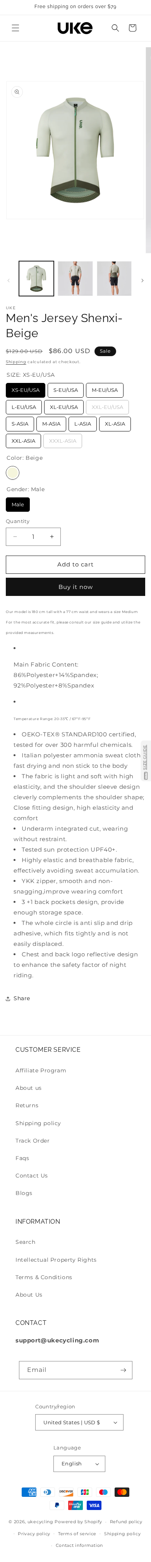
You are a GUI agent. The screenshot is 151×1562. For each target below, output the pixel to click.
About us (28, 1087)
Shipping (16, 361)
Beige (12, 473)
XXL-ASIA (23, 439)
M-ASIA (51, 422)
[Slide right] (142, 280)
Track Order (32, 1140)
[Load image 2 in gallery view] (75, 278)
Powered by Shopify (78, 1521)
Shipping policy (38, 1123)
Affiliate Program (40, 1070)
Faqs (22, 1158)
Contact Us (31, 1175)
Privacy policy (34, 1533)
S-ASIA (20, 422)
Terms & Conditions (43, 1277)
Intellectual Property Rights (56, 1259)
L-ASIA (83, 422)
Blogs (24, 1193)
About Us (29, 1294)
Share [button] (22, 998)
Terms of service (77, 1533)
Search (25, 1241)
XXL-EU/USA (107, 405)
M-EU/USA (105, 388)
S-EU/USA (65, 388)
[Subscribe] (123, 1370)
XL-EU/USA (64, 405)
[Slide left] (8, 280)
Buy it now (75, 587)
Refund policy (126, 1521)
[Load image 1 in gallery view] (36, 278)
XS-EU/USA (25, 388)
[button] (15, 27)
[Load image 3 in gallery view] (114, 278)
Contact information (79, 1545)
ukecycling (40, 1521)
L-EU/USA (24, 405)
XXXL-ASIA (63, 439)
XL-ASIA (115, 422)
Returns (26, 1105)
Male (18, 502)
